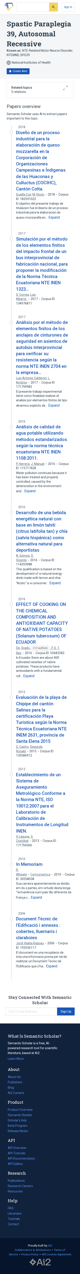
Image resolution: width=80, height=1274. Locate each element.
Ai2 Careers (16, 1093)
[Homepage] (8, 7)
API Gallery (15, 1164)
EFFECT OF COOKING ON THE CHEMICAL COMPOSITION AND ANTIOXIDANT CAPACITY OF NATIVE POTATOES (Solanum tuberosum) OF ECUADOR (42, 623)
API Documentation (21, 1159)
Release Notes (18, 1131)
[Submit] (53, 7)
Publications (16, 1181)
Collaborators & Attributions (33, 1250)
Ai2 (50, 1245)
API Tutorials (17, 1153)
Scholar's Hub (17, 1120)
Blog (13, 1088)
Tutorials (14, 1219)
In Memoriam (29, 864)
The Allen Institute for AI (40, 1262)
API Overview (17, 1148)
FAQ (11, 1208)
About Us (14, 1077)
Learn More (16, 1058)
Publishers (15, 1082)
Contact (13, 1224)
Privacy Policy (29, 1254)
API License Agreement (56, 1254)
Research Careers (20, 1186)
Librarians (15, 1213)
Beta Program (18, 1125)
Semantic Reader (20, 1115)
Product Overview (20, 1109)
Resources (15, 1192)
